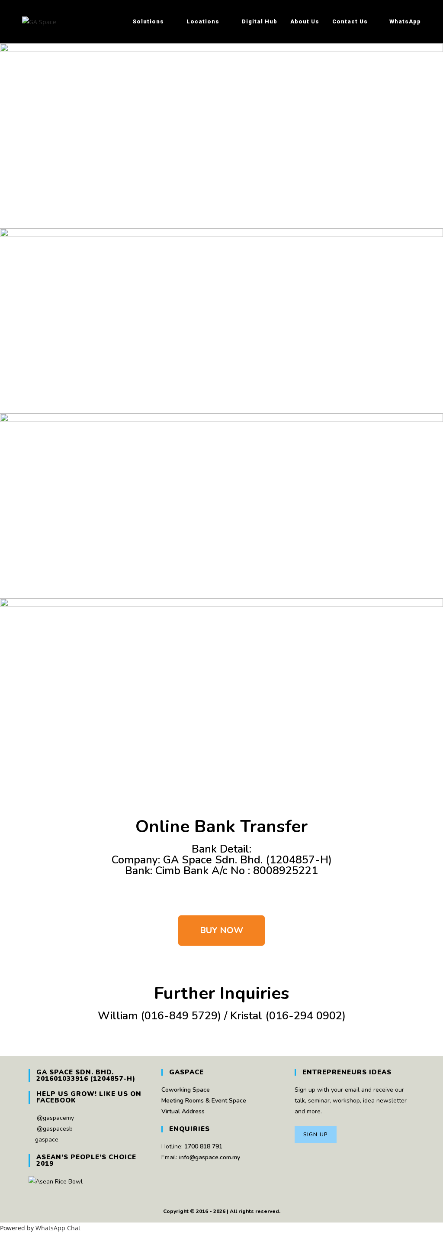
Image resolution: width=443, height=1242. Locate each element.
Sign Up (315, 1134)
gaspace (46, 1139)
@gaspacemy (55, 1118)
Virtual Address (183, 1111)
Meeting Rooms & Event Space (203, 1100)
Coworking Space (185, 1090)
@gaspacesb (55, 1129)
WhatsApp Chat (57, 1228)
